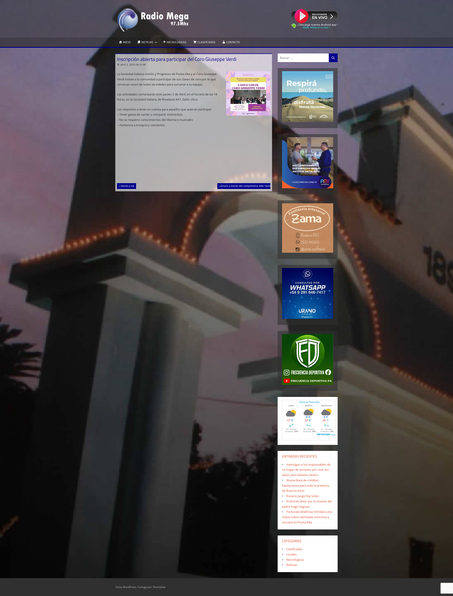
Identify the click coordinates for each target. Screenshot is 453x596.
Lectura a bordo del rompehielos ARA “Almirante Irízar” (252, 186)
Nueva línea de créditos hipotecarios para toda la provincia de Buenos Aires (305, 485)
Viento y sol (128, 186)
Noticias (291, 565)
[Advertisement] (194, 157)
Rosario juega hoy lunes (302, 496)
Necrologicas (295, 560)
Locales (291, 554)
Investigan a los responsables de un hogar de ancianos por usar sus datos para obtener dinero (306, 469)
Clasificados (294, 549)
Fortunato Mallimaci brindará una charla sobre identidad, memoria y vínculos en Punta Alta (307, 517)
